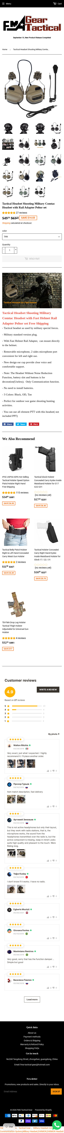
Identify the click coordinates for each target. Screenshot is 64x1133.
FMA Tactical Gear (24, 1110)
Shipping (6, 223)
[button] (14, 213)
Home (4, 49)
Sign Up (56, 1091)
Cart (59, 4)
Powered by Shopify (43, 1110)
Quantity (6, 244)
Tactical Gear (25, 1128)
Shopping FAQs (32, 1048)
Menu (8, 4)
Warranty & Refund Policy (32, 1044)
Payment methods (32, 1037)
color (4, 231)
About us (32, 1033)
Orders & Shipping (32, 1040)
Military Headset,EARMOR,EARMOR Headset (43, 1131)
